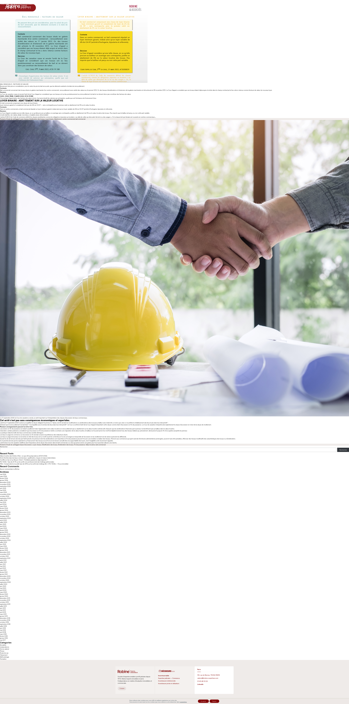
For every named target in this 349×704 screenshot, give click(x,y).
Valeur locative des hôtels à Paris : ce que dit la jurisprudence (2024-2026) (23, 456)
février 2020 (4, 594)
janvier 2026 (4, 480)
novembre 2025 (5, 484)
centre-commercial (68, 119)
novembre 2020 (5, 578)
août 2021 (3, 560)
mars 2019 (3, 614)
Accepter (203, 701)
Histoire (154, 5)
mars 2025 (3, 492)
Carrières (175, 5)
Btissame (31, 4)
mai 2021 (3, 566)
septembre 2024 (5, 498)
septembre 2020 (5, 582)
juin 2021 (3, 564)
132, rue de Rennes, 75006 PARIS (208, 675)
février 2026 (4, 478)
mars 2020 (3, 592)
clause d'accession (26, 445)
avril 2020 (3, 590)
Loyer (21, 119)
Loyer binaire (49, 119)
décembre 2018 (5, 618)
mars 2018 (3, 634)
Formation (3, 659)
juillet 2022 (3, 542)
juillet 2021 (3, 562)
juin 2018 (3, 628)
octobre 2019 (4, 602)
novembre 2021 (5, 554)
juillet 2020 (3, 584)
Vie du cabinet (4, 649)
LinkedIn (200, 684)
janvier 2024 (4, 510)
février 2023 (4, 530)
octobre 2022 (4, 538)
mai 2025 (3, 490)
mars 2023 (3, 528)
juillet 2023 (3, 522)
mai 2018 (3, 630)
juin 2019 (3, 608)
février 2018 (4, 636)
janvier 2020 (4, 596)
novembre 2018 (5, 620)
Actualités (183, 5)
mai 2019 (3, 610)
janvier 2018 (4, 638)
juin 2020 (3, 586)
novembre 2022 (5, 536)
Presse (2, 651)
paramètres (183, 702)
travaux (26, 119)
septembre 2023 (5, 518)
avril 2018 (3, 632)
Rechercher (4, 447)
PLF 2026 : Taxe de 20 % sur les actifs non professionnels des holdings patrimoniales (27, 462)
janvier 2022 (4, 550)
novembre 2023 (5, 514)
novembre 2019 (5, 600)
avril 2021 (3, 568)
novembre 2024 (5, 494)
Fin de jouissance (79, 445)
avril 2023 (3, 526)
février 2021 (3, 572)
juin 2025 (3, 488)
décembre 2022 (5, 534)
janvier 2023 (4, 532)
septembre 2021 (5, 558)
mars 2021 (3, 570)
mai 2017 (3, 640)
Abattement (58, 119)
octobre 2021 (4, 556)
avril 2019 (3, 612)
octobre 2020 (4, 580)
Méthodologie (4, 657)
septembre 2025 (5, 486)
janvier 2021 (4, 574)
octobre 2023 (4, 516)
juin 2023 (3, 524)
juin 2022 (3, 544)
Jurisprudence (4, 647)
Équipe (169, 5)
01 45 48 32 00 (202, 681)
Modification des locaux (49, 445)
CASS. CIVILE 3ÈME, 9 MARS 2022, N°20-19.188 (16, 96)
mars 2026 (3, 476)
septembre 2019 (5, 604)
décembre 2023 (5, 512)
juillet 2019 (3, 606)
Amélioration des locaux (37, 119)
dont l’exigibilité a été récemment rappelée (99, 441)
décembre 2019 (5, 598)
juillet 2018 (3, 626)
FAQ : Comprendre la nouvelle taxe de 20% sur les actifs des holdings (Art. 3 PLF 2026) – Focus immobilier (34, 464)
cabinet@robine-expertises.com (207, 678)
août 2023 (3, 520)
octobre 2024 (4, 496)
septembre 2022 (5, 540)
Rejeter (214, 701)
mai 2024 (3, 502)
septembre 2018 (5, 624)
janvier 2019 (4, 616)
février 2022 (4, 548)
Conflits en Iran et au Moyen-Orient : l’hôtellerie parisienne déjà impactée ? (24, 460)
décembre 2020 (5, 576)
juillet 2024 (3, 500)
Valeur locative (90, 445)
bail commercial (80, 119)
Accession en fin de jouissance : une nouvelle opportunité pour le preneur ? (39, 1)
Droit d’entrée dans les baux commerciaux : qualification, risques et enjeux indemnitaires (28, 458)
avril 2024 (3, 504)
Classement (3, 655)
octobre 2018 (4, 622)
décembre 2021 (5, 552)
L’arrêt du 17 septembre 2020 (9, 423)
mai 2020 (3, 588)
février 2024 (4, 508)
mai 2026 (3, 474)
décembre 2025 (5, 482)
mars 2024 (3, 506)
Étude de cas (10, 119)
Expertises (161, 5)
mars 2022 (3, 546)
